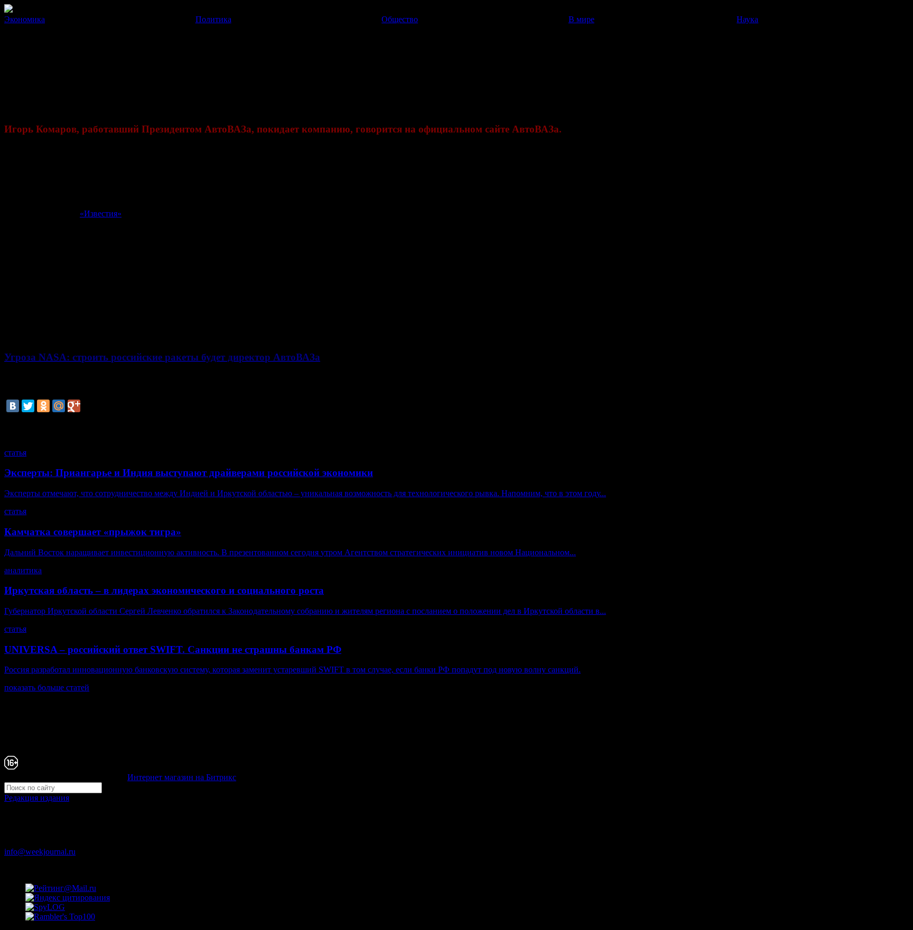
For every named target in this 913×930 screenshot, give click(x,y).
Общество (399, 19)
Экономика (24, 19)
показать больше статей (46, 687)
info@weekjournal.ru (40, 851)
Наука (747, 19)
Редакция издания (36, 797)
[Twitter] (28, 406)
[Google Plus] (74, 406)
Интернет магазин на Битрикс (181, 777)
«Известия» (101, 213)
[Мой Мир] (58, 406)
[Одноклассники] (43, 406)
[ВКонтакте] (12, 406)
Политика (213, 19)
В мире (581, 19)
